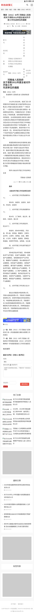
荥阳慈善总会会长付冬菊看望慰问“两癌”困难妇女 (17, 515)
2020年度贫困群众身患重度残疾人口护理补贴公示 (17, 506)
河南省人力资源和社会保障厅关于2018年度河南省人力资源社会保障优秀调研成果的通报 (22, 431)
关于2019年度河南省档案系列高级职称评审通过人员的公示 (22, 401)
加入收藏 (17, 26)
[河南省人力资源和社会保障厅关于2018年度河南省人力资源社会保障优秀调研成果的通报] (7, 431)
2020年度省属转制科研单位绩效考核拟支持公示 (17, 486)
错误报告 (24, 26)
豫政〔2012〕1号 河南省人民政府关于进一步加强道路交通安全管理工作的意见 (16, 332)
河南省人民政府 (10, 24)
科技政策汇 (10, 5)
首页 (2, 9)
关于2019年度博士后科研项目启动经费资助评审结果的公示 (22, 421)
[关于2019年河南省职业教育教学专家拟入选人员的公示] (7, 440)
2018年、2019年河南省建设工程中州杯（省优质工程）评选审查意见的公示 (21, 411)
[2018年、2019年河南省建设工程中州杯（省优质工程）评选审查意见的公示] (7, 411)
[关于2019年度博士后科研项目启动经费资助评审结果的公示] (7, 421)
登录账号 (14, 365)
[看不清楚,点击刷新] (5, 386)
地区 (10, 9)
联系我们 (20, 604)
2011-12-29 (21, 24)
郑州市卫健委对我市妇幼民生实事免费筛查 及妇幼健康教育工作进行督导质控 (17, 525)
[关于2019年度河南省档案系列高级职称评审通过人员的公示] (7, 401)
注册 (32, 1)
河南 (6, 9)
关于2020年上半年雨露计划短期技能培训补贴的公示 (17, 496)
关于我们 (13, 604)
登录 (27, 1)
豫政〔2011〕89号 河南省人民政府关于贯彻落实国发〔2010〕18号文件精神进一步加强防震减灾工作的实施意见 (17, 341)
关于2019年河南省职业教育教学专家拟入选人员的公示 (22, 440)
